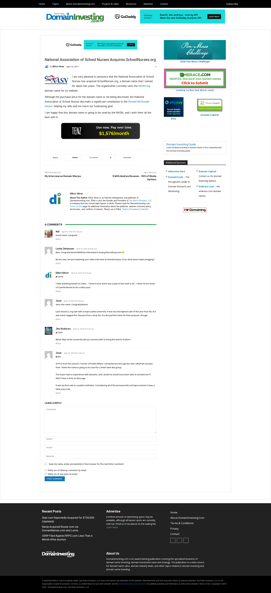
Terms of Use (76, 206)
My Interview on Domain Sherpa (63, 176)
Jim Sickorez (63, 328)
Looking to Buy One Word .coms (195, 90)
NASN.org (144, 85)
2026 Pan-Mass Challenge (195, 61)
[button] (263, 4)
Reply (58, 239)
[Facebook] (243, 4)
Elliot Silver (58, 66)
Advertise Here (176, 171)
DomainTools (175, 177)
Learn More (112, 527)
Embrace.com (206, 186)
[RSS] (250, 4)
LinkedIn (144, 209)
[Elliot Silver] (47, 67)
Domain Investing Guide (181, 144)
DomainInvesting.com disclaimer (133, 584)
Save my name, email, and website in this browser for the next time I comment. (86, 464)
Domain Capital (207, 171)
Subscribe (232, 4)
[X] (257, 4)
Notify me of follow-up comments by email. (67, 470)
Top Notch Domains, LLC (140, 200)
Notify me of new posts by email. (63, 474)
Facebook (134, 209)
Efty (173, 118)
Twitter (125, 209)
